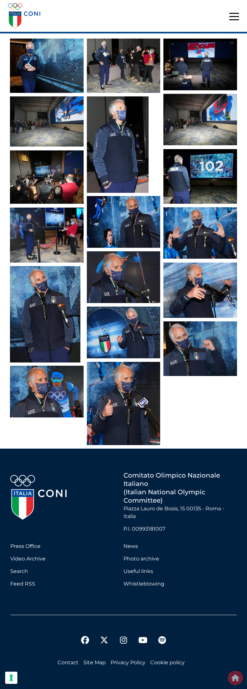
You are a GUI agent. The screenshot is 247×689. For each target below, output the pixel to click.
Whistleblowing (144, 584)
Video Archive (28, 559)
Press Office (25, 546)
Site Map (94, 662)
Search (19, 571)
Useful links (138, 571)
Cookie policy (167, 662)
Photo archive (141, 559)
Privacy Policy (128, 662)
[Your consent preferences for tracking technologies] (11, 678)
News (131, 546)
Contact (68, 662)
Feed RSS (22, 584)
